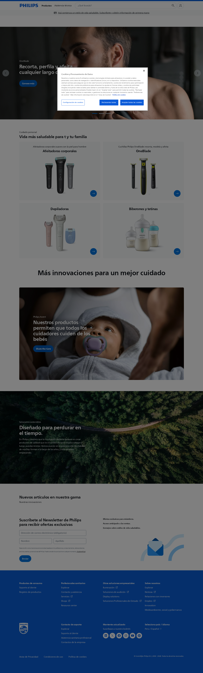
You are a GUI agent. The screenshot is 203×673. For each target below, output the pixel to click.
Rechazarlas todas (109, 102)
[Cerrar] (144, 71)
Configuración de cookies (73, 102)
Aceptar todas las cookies (132, 102)
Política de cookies (119, 94)
